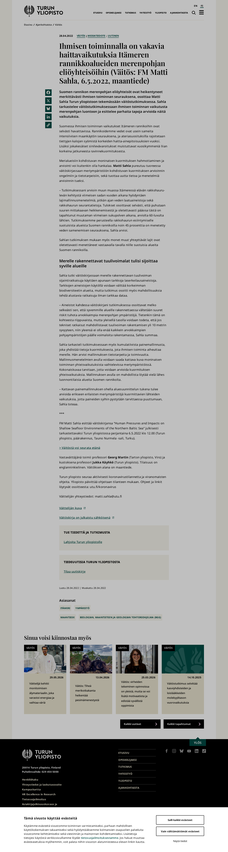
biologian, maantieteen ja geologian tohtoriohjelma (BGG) (120, 617)
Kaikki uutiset (132, 724)
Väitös (58, 24)
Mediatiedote (96, 35)
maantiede (67, 617)
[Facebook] (48, 92)
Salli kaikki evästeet (180, 820)
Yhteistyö (145, 12)
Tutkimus (130, 12)
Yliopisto (161, 12)
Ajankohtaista (179, 12)
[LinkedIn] (48, 117)
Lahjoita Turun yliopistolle (83, 542)
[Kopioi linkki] (48, 125)
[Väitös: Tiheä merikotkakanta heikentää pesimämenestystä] (91, 679)
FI (202, 5)
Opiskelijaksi (114, 12)
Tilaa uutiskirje (74, 571)
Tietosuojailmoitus (34, 799)
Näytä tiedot (180, 841)
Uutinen (113, 35)
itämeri (65, 608)
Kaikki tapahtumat (179, 724)
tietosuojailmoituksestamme (99, 838)
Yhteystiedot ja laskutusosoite (42, 784)
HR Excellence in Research (39, 794)
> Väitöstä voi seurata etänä (79, 448)
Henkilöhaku (30, 779)
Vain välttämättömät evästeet (180, 831)
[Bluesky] (48, 109)
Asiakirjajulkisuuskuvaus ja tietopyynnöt (39, 806)
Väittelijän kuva (70, 508)
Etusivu (97, 12)
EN (195, 5)
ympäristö (82, 608)
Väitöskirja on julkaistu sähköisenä (84, 518)
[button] (201, 12)
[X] (48, 100)
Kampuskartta (31, 789)
